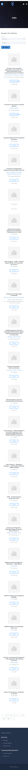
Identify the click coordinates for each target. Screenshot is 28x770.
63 (8, 718)
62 (3, 718)
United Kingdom (7, 743)
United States (6, 746)
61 (22, 715)
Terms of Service (7, 753)
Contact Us (6, 756)
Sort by (3, 36)
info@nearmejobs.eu (6, 733)
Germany (5, 740)
